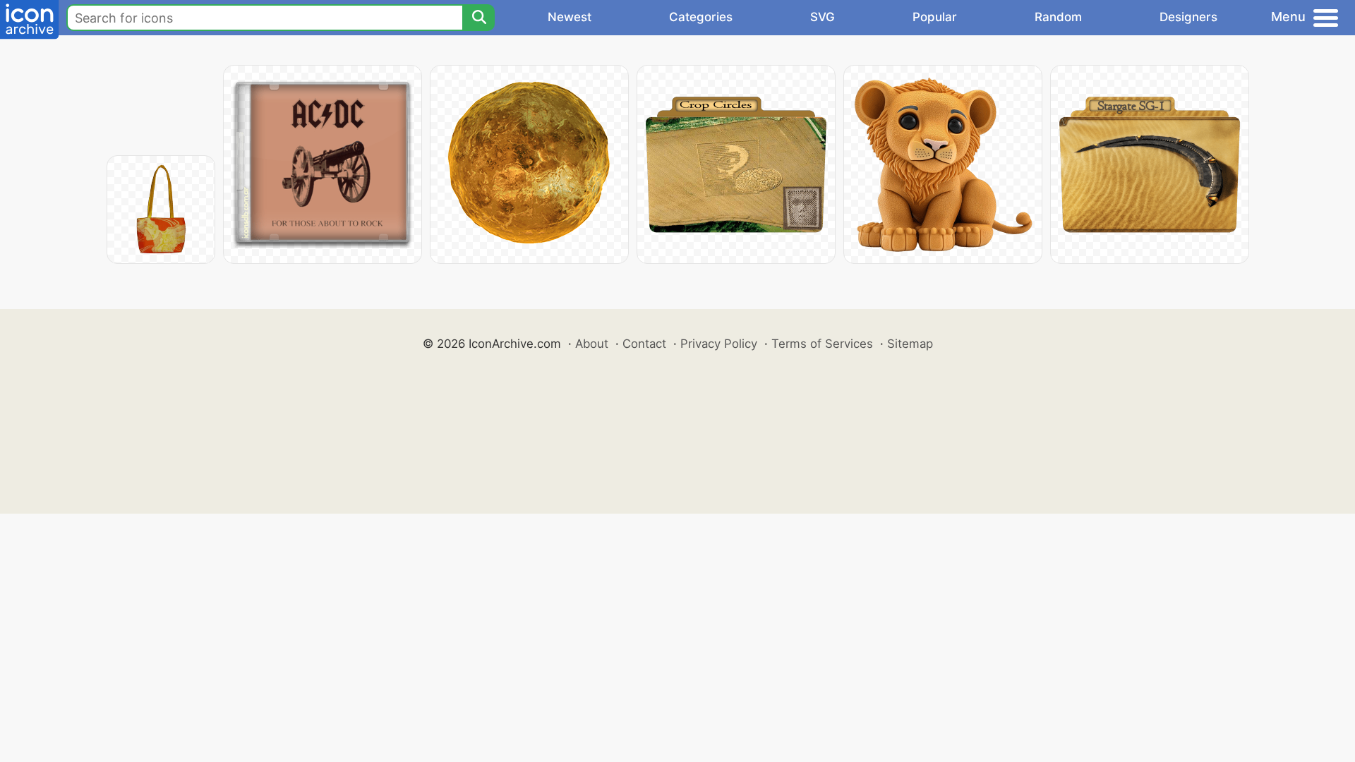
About (591, 344)
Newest (569, 17)
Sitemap (910, 344)
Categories (701, 17)
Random (1058, 17)
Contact (644, 344)
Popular (935, 17)
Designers (1188, 17)
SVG (822, 17)
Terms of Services (822, 344)
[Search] (478, 17)
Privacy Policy (718, 344)
